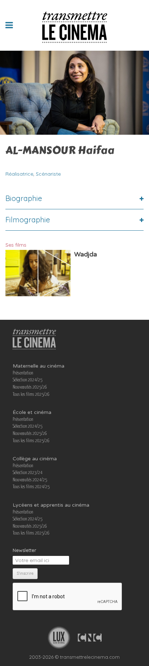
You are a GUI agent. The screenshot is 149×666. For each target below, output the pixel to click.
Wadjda (85, 254)
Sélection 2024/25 (27, 380)
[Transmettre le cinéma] (74, 25)
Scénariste (48, 174)
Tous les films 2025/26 (31, 394)
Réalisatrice (19, 174)
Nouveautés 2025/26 (30, 387)
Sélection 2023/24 (27, 472)
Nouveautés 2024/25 (30, 480)
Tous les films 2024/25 (31, 487)
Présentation (23, 373)
